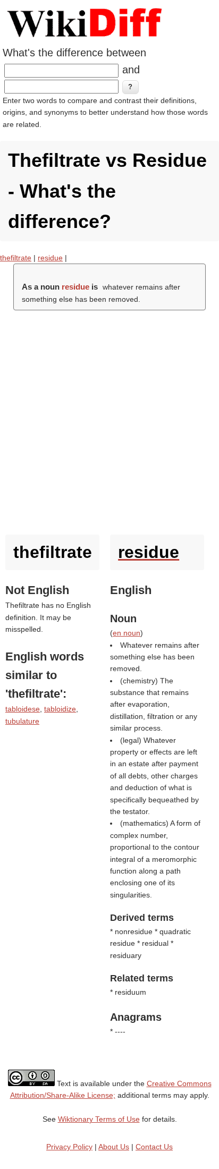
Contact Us (154, 1146)
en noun (126, 633)
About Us (113, 1146)
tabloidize (60, 709)
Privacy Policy (69, 1146)
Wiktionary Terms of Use (99, 1119)
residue (50, 257)
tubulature (22, 721)
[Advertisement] (109, 419)
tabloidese (22, 709)
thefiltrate (15, 257)
